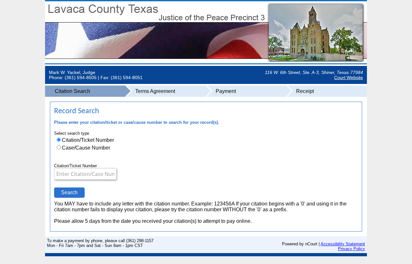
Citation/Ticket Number (88, 140)
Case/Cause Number (86, 147)
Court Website (348, 77)
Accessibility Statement (343, 243)
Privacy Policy (351, 248)
